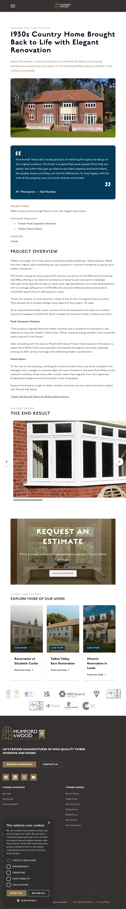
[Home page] (63, 733)
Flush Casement (10, 804)
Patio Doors (71, 820)
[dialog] (27, 862)
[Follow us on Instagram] (24, 777)
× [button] (49, 823)
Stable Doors (72, 809)
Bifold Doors (71, 814)
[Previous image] (6, 462)
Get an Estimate (63, 573)
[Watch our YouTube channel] (33, 777)
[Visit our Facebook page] (6, 777)
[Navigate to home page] (63, 5)
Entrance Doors (73, 825)
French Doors (72, 793)
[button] (28, 900)
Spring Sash (8, 799)
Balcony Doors (73, 804)
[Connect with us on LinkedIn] (15, 777)
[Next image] (119, 462)
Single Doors (72, 799)
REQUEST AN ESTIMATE (19, 764)
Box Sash (7, 793)
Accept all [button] (16, 893)
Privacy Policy (103, 902)
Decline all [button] (38, 893)
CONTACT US (50, 764)
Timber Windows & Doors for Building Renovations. (39, 396)
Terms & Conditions (83, 902)
